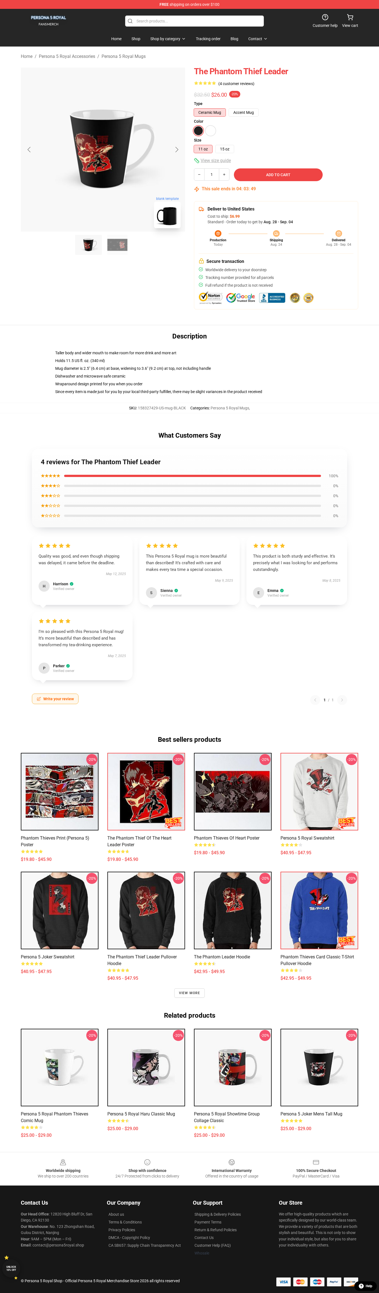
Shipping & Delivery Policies (217, 1214)
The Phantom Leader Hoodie (222, 957)
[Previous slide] (29, 149)
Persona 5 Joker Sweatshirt (47, 957)
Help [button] (369, 1286)
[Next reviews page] (342, 700)
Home (26, 56)
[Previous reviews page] (315, 700)
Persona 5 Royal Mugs (124, 56)
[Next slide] (176, 149)
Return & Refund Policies (215, 1230)
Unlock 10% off (11, 1268)
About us (116, 1214)
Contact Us (204, 1237)
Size (197, 140)
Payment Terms (207, 1222)
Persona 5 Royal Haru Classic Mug (141, 1114)
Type (198, 103)
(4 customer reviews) (236, 83)
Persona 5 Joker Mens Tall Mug (311, 1114)
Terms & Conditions (125, 1222)
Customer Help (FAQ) (212, 1245)
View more (189, 993)
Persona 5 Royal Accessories (67, 56)
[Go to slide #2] (117, 245)
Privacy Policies (121, 1230)
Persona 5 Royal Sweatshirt (307, 838)
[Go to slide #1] (88, 245)
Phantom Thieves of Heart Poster (226, 838)
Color (198, 121)
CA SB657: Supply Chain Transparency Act (144, 1245)
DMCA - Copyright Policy (129, 1237)
